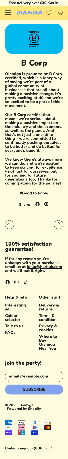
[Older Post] (9, 224)
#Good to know (34, 193)
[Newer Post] (58, 224)
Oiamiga (26, 405)
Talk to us (14, 326)
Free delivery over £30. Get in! (34, 2)
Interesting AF (15, 307)
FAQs (10, 332)
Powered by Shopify (24, 408)
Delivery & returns (49, 307)
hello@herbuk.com (44, 266)
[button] (49, 13)
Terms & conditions (49, 317)
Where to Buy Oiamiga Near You (48, 342)
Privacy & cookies (48, 328)
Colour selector (12, 317)
